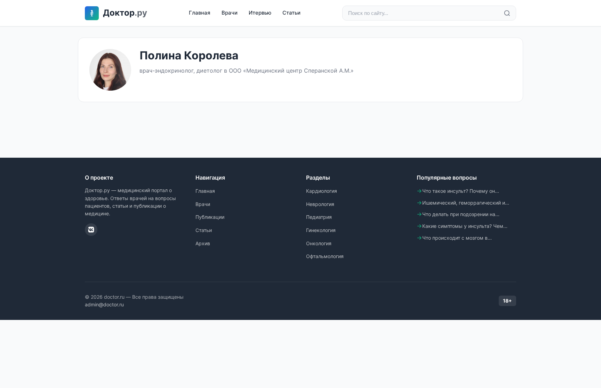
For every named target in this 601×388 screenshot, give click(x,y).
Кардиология (321, 191)
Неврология (320, 204)
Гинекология (321, 230)
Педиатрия (319, 217)
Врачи (230, 12)
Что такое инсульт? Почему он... (460, 191)
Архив (202, 243)
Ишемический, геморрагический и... (465, 203)
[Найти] (507, 13)
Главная (199, 12)
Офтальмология (325, 256)
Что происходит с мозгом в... (457, 238)
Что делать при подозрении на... (460, 214)
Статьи (291, 12)
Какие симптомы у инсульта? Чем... (464, 226)
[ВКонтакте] (91, 229)
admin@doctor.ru (104, 304)
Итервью (260, 12)
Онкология (318, 243)
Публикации (209, 217)
